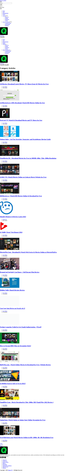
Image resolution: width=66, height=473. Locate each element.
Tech (4, 40)
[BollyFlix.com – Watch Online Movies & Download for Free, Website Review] (9, 362)
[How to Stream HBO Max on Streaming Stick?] (9, 343)
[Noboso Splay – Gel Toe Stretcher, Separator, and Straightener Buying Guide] (9, 136)
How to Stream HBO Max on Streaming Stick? (15, 346)
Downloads (7, 52)
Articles (4, 44)
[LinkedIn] (2, 457)
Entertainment (5, 41)
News (4, 39)
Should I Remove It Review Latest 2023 (13, 216)
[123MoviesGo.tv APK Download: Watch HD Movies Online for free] (9, 100)
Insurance (7, 47)
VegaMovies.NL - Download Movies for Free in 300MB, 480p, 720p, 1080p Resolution (28, 158)
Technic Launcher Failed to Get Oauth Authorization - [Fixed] (20, 327)
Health (6, 46)
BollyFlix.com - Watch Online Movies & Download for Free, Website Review (25, 365)
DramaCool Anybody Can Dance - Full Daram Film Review (19, 272)
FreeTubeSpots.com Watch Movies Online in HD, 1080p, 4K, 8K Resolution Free (26, 437)
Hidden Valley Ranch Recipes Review (12, 290)
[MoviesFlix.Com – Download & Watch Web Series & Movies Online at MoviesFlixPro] (9, 249)
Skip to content (3, 0)
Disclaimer (5, 464)
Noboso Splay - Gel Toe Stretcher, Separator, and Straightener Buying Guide (25, 139)
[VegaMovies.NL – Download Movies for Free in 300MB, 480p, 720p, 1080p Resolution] (9, 155)
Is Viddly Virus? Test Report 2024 (11, 232)
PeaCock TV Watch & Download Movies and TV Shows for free (21, 120)
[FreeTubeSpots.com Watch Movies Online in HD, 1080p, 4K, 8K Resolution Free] (9, 434)
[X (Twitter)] (5, 457)
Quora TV (10, 470)
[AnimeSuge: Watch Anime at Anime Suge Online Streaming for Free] (9, 417)
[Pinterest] (1, 457)
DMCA (4, 463)
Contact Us (5, 461)
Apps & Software (6, 49)
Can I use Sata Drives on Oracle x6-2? (12, 308)
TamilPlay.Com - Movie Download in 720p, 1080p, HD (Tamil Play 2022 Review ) (27, 402)
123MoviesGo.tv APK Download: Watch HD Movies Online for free (22, 103)
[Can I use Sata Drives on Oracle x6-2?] (9, 305)
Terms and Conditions (7, 465)
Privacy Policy (6, 462)
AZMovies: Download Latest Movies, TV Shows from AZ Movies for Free (24, 84)
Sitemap (4, 468)
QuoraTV (2, 35)
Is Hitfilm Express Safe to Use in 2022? (13, 383)
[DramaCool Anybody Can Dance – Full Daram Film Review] (9, 269)
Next (1, 445)
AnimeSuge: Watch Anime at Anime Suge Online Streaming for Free (22, 420)
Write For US (5, 466)
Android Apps (8, 51)
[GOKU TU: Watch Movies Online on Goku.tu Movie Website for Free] (9, 174)
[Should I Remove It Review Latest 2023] (6, 214)
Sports (4, 42)
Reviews (7, 53)
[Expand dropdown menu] (6, 44)
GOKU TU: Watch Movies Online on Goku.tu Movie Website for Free (23, 177)
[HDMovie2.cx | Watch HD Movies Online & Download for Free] (9, 193)
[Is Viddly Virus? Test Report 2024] (4, 229)
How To (7, 45)
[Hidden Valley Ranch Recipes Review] (9, 287)
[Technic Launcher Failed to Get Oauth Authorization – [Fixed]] (9, 324)
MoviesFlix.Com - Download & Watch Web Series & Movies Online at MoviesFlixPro (28, 252)
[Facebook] (4, 457)
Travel (6, 48)
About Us (5, 459)
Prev (1, 443)
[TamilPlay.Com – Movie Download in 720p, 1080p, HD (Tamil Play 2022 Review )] (9, 399)
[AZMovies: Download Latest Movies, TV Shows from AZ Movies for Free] (9, 81)
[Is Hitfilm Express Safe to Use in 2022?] (9, 380)
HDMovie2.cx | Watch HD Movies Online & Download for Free (21, 196)
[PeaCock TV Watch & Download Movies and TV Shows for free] (5, 117)
